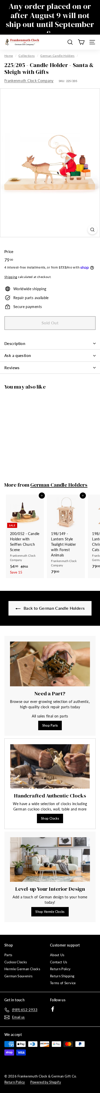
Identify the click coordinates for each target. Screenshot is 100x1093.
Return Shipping (62, 976)
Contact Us (58, 962)
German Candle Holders (57, 56)
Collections (26, 56)
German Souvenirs (18, 976)
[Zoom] (92, 229)
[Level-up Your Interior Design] (50, 859)
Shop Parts (50, 725)
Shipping (10, 277)
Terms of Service (63, 983)
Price (9, 251)
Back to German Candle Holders (54, 608)
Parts (8, 955)
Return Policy (60, 969)
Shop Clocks (50, 818)
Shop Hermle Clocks (49, 912)
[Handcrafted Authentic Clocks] (50, 766)
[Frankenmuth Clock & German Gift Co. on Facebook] (52, 1009)
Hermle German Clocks (22, 969)
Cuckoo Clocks (15, 962)
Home (8, 56)
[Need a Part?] (50, 664)
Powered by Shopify (45, 1082)
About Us (57, 955)
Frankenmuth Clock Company (29, 80)
